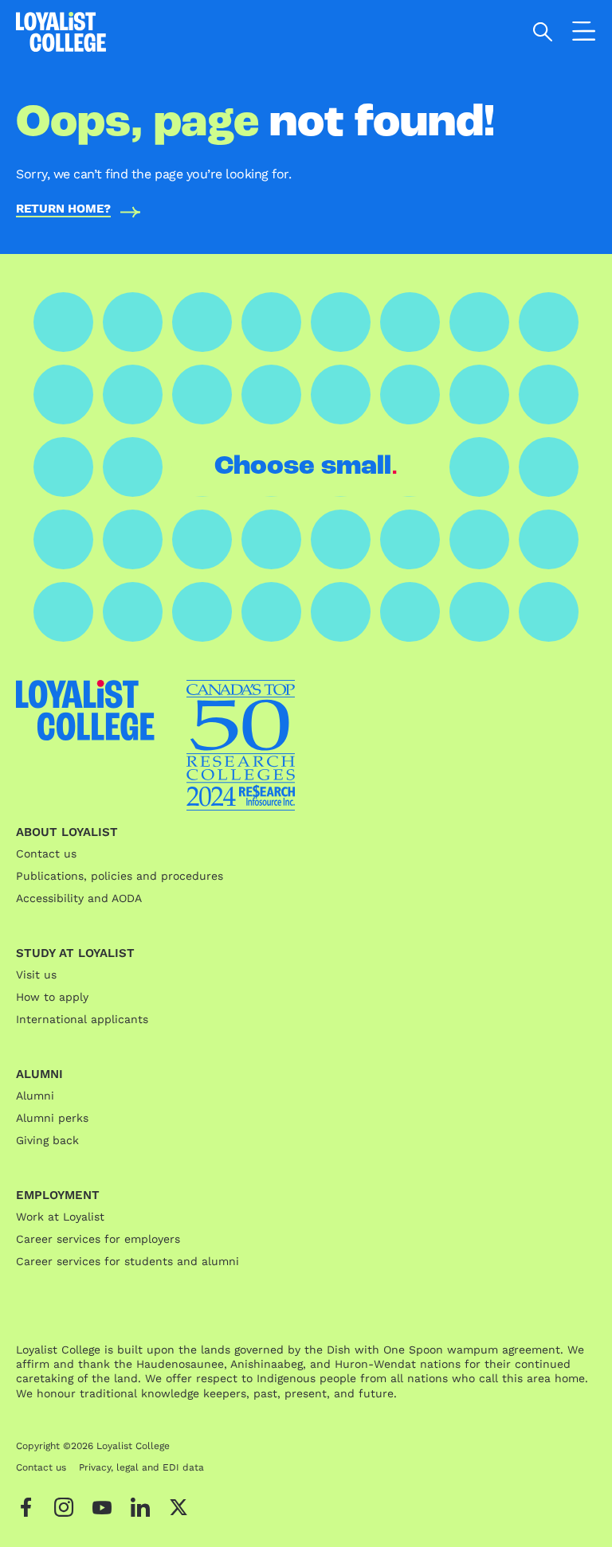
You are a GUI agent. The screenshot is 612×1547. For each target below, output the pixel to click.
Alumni (35, 1095)
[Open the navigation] (584, 34)
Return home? (63, 209)
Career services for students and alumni (127, 1261)
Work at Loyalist (60, 1216)
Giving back (47, 1140)
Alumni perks (52, 1117)
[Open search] (543, 31)
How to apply (52, 996)
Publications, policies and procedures (119, 875)
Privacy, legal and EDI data (141, 1467)
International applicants (82, 1019)
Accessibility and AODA (79, 898)
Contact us (46, 853)
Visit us (36, 974)
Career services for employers (98, 1239)
